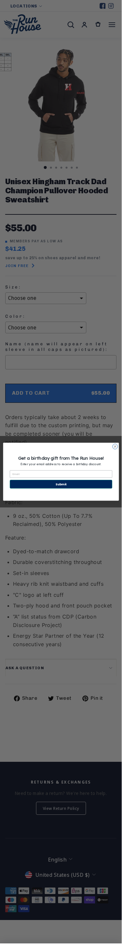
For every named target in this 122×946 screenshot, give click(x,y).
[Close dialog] (114, 446)
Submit (61, 484)
